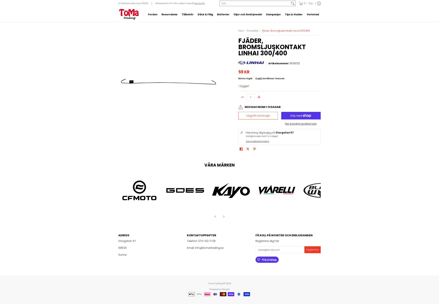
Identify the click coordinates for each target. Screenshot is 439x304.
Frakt (259, 78)
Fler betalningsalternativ (301, 124)
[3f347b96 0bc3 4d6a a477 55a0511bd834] (277, 190)
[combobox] (255, 3)
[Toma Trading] (129, 14)
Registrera (312, 249)
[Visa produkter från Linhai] (251, 63)
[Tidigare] (215, 216)
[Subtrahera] (242, 97)
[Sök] (292, 3)
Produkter (253, 30)
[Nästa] (223, 216)
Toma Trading (215, 283)
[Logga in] (319, 3)
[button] (241, 149)
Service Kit (199, 3)
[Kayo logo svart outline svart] (231, 190)
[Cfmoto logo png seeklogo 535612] (139, 190)
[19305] (185, 190)
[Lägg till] (259, 97)
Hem (241, 30)
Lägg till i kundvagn (258, 115)
